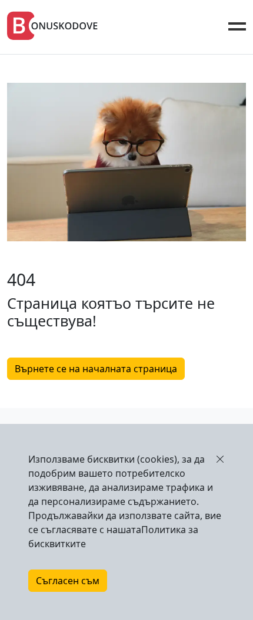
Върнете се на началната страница (96, 368)
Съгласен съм (67, 580)
